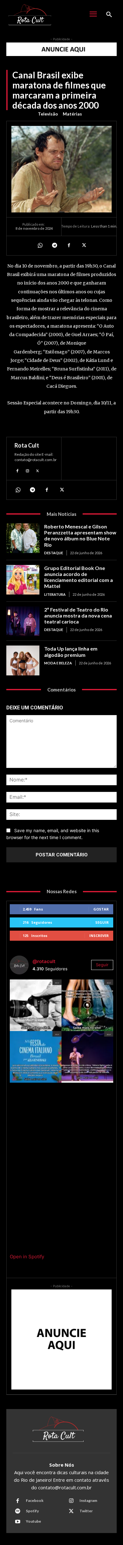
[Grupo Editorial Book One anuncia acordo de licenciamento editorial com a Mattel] (22, 580)
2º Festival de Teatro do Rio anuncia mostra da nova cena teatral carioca (78, 615)
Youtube (33, 1521)
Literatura (55, 594)
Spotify (32, 1510)
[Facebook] (68, 245)
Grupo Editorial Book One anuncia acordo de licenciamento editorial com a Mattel (78, 577)
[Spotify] (18, 1511)
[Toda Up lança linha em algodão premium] (22, 660)
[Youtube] (18, 1522)
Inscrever (99, 935)
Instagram (88, 1500)
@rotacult (44, 961)
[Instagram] (27, 470)
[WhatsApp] (39, 245)
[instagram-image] (36, 1005)
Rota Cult (27, 445)
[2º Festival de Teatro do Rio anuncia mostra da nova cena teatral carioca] (22, 621)
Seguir (102, 922)
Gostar (101, 909)
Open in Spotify (27, 1257)
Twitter (86, 1510)
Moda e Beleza (58, 663)
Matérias (72, 113)
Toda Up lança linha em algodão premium (70, 651)
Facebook (35, 1500)
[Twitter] (83, 245)
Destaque (53, 553)
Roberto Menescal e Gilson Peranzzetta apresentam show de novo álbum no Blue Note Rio (80, 535)
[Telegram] (54, 245)
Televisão (48, 113)
